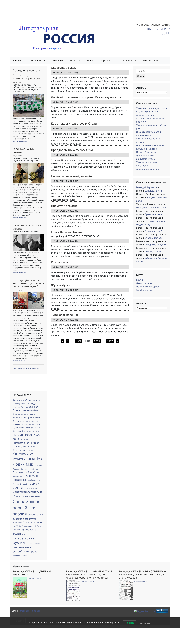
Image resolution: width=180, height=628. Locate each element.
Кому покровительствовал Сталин (74, 123)
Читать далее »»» (20, 141)
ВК (149, 28)
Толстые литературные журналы (24, 538)
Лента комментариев (148, 286)
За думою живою (146, 158)
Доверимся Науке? (155, 244)
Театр (33, 529)
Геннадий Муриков (146, 187)
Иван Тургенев (26, 428)
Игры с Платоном (146, 152)
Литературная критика (26, 442)
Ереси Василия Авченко (67, 232)
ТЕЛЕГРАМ (162, 28)
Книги (90, 60)
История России (30, 431)
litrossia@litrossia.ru (29, 610)
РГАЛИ (27, 476)
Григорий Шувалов (32, 417)
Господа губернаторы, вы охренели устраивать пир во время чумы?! (28, 283)
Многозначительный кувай (151, 207)
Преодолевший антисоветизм (72, 150)
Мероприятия (150, 60)
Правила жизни (153, 214)
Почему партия (153, 251)
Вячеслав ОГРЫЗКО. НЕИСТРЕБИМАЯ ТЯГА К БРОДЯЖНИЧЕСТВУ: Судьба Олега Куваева (143, 574)
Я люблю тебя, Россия (27, 225)
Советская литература (28, 491)
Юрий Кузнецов (33, 543)
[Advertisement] (22, 10)
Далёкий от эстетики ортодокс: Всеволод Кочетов (86, 97)
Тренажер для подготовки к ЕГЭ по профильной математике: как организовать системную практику (151, 115)
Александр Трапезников (21, 404)
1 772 (110, 341)
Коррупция (24, 439)
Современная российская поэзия (26, 507)
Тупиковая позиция (64, 315)
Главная (17, 60)
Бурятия (24, 407)
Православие (17, 476)
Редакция (58, 60)
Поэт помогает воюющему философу (26, 77)
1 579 (97, 341)
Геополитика (17, 418)
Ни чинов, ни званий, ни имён (71, 176)
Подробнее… (145, 623)
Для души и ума (145, 155)
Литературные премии (24, 446)
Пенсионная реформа (29, 469)
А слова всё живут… (147, 169)
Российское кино (33, 480)
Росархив (19, 479)
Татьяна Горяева (21, 529)
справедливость (20, 556)
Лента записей (128, 60)
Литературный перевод (23, 450)
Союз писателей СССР (32, 526)
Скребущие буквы (63, 67)
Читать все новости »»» (26, 368)
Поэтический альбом (26, 472)
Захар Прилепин (27, 424)
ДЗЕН (166, 33)
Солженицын (17, 523)
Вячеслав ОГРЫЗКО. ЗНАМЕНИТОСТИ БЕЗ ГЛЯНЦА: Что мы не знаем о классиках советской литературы (90, 574)
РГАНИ (35, 476)
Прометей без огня (64, 206)
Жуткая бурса (60, 285)
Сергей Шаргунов (31, 488)
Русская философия (21, 484)
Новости (75, 60)
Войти (139, 279)
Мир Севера (107, 60)
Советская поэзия (26, 496)
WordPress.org (144, 290)
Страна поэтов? (153, 231)
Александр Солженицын (26, 400)
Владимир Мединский (24, 414)
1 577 (78, 341)
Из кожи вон (59, 262)
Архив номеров (37, 60)
